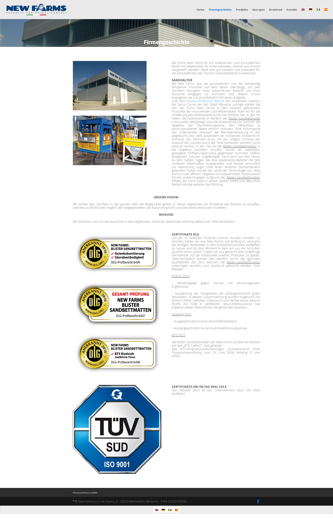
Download (275, 9)
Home (200, 9)
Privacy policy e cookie (85, 492)
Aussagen (258, 9)
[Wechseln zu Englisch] (303, 13)
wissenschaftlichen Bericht (206, 101)
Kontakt (292, 9)
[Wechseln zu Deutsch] (163, 509)
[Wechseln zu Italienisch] (318, 13)
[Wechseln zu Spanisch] (325, 13)
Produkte (242, 9)
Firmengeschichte (220, 9)
